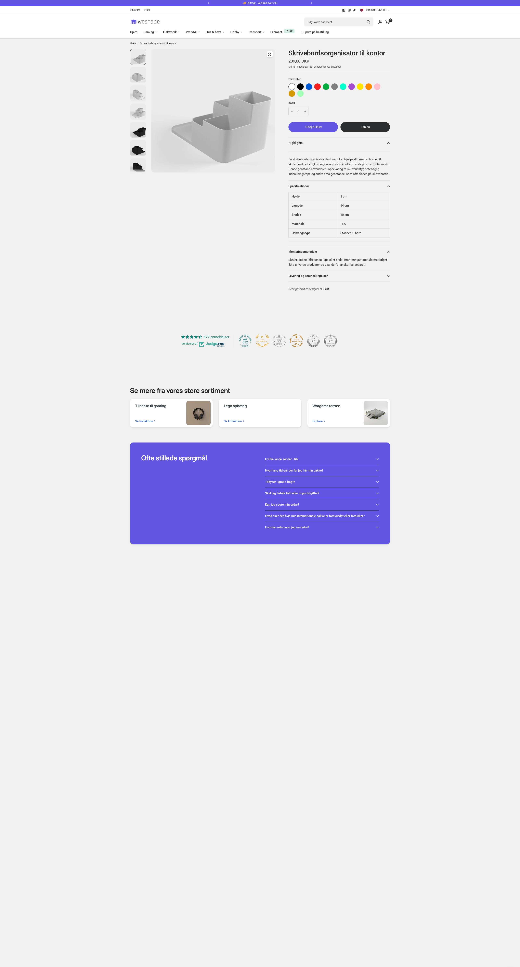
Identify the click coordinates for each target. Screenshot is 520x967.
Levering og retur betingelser (308, 276)
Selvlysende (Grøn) (300, 93)
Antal (291, 103)
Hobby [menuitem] (234, 32)
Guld (292, 93)
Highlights (295, 143)
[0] (386, 22)
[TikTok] (354, 10)
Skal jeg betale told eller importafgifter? (292, 493)
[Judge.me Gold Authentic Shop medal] (262, 340)
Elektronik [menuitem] (170, 32)
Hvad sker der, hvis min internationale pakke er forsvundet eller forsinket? (315, 516)
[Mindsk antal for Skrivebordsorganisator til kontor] (292, 111)
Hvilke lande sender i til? (281, 459)
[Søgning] (368, 21)
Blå (309, 86)
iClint (326, 289)
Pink (377, 86)
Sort (300, 86)
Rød (317, 86)
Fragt (310, 66)
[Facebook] (344, 10)
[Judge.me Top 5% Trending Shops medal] (330, 340)
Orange (368, 86)
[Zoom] (270, 54)
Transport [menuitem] (254, 32)
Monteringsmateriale (302, 252)
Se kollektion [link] (144, 421)
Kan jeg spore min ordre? (282, 504)
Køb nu (365, 127)
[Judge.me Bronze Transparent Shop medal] (296, 340)
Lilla (351, 86)
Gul (360, 86)
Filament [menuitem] (276, 32)
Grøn (326, 86)
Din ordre (135, 10)
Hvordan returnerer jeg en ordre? (287, 527)
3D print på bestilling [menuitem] (315, 32)
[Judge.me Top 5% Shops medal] (313, 340)
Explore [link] (317, 421)
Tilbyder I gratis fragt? (280, 482)
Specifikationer (298, 186)
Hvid (292, 86)
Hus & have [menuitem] (213, 32)
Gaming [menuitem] (148, 32)
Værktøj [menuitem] (191, 32)
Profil (147, 10)
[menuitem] (136, 10)
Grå (334, 86)
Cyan (343, 86)
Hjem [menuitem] (133, 32)
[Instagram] (349, 10)
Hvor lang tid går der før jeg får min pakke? (294, 470)
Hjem (133, 43)
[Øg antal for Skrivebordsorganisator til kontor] (305, 111)
